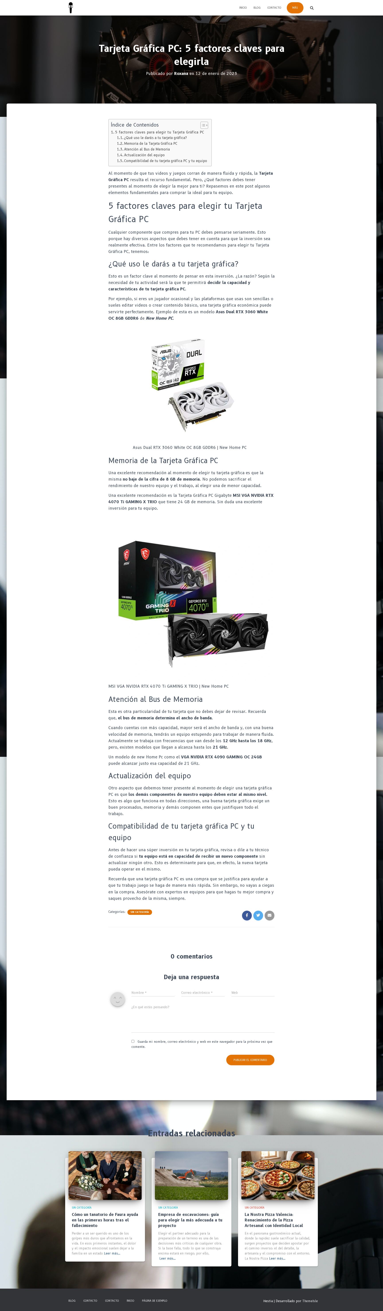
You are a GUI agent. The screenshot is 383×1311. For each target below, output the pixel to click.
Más (295, 7)
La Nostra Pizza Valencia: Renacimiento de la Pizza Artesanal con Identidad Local (274, 1220)
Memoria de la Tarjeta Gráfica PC (150, 143)
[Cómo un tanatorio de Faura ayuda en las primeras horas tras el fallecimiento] (105, 1175)
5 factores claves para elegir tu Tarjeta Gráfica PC (159, 132)
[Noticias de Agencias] (71, 7)
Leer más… (112, 1253)
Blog (257, 7)
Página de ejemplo (154, 1300)
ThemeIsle (310, 1301)
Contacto (274, 7)
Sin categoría (140, 912)
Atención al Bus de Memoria (147, 149)
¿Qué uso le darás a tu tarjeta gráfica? (155, 138)
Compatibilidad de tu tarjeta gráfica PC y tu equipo (165, 161)
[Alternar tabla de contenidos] (202, 125)
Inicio (243, 7)
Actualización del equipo (144, 155)
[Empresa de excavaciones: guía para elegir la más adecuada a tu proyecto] (191, 1175)
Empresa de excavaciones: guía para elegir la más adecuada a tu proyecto (190, 1220)
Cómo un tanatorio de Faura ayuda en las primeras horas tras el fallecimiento (105, 1220)
